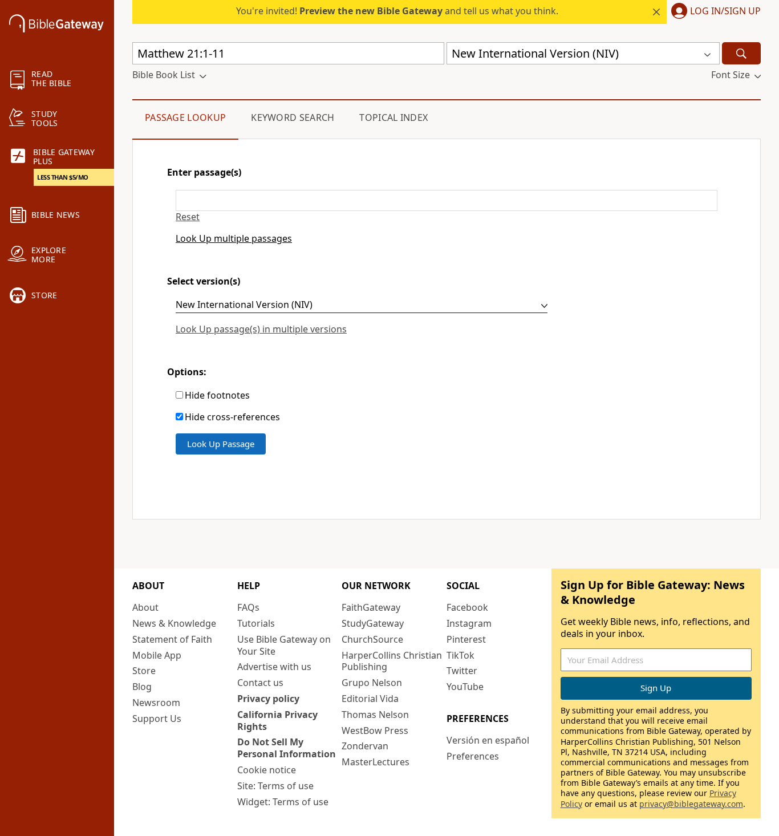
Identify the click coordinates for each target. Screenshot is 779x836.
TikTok (460, 655)
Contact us (260, 682)
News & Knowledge (174, 623)
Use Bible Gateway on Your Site (284, 645)
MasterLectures (375, 762)
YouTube (465, 686)
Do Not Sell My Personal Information (286, 748)
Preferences (473, 756)
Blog (142, 686)
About (145, 607)
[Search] (741, 53)
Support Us (156, 718)
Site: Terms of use (275, 786)
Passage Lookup (185, 117)
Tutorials (256, 623)
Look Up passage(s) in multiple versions (261, 329)
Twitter (462, 670)
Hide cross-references (232, 417)
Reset (188, 217)
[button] (714, 12)
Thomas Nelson (375, 714)
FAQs (248, 607)
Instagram (469, 623)
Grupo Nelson (372, 682)
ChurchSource (372, 639)
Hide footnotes (217, 395)
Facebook (467, 607)
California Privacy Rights (277, 720)
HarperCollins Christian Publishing (392, 661)
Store (144, 670)
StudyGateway (373, 623)
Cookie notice (266, 770)
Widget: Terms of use (282, 802)
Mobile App (156, 655)
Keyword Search (292, 117)
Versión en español (488, 740)
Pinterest (466, 639)
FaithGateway (371, 607)
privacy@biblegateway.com (691, 803)
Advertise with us (274, 666)
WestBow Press (375, 730)
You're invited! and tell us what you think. (397, 11)
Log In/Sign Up (725, 11)
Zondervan (365, 746)
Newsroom (156, 702)
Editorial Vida (370, 698)
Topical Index (393, 117)
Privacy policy (268, 698)
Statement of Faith (172, 639)
